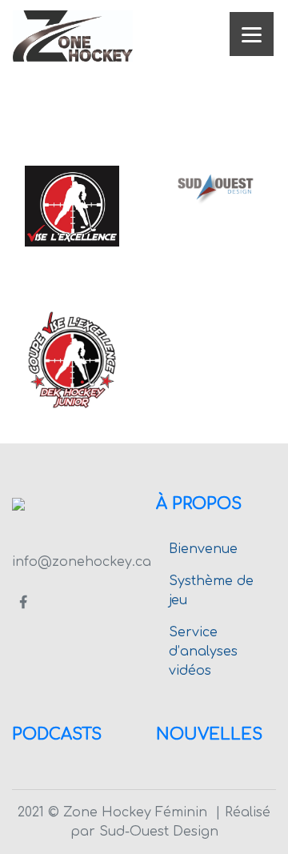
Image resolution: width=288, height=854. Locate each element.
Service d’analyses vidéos (203, 651)
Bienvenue (203, 549)
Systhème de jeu (211, 590)
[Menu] (252, 34)
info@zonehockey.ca (81, 562)
